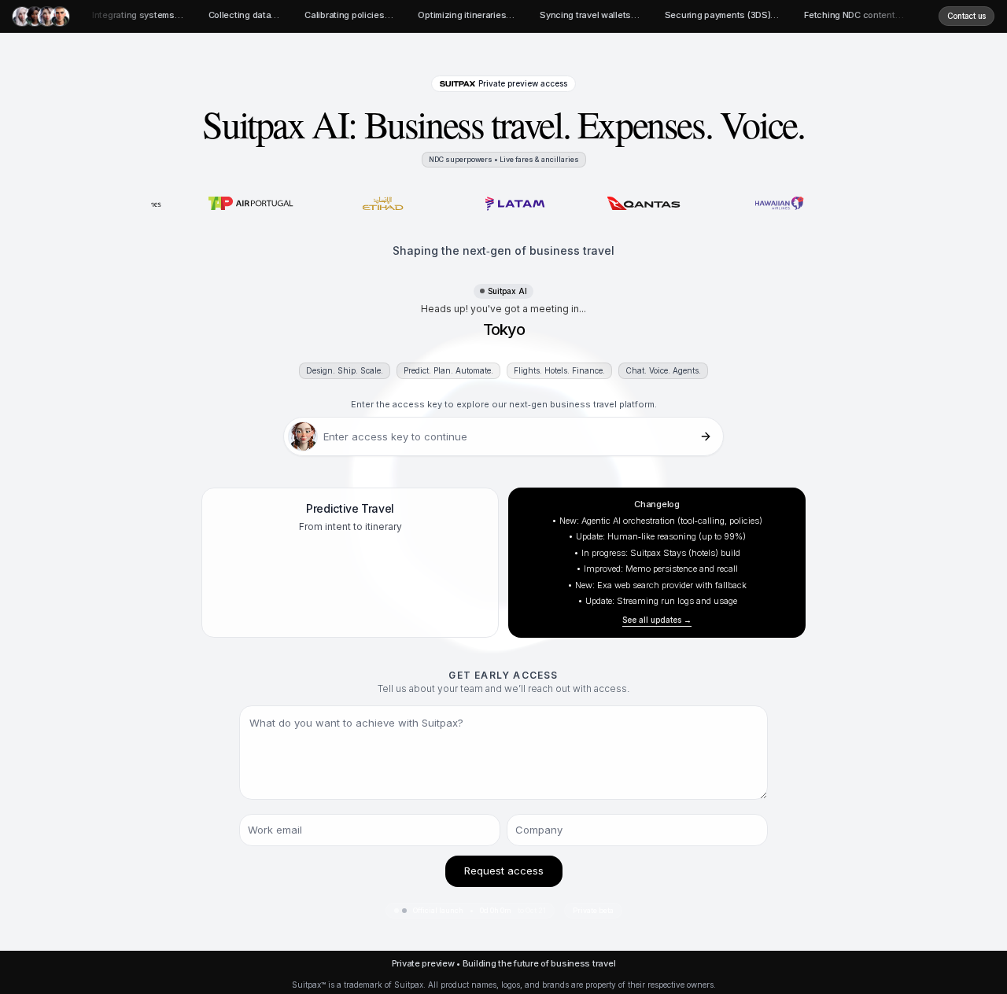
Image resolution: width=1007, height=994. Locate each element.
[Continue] (705, 436)
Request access (504, 870)
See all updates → (657, 619)
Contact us (966, 15)
